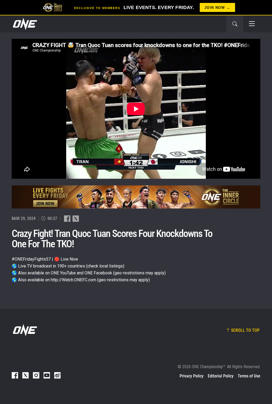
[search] (234, 23)
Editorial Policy (220, 376)
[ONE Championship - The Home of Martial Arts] (24, 24)
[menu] (251, 24)
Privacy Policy (191, 376)
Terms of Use (249, 376)
